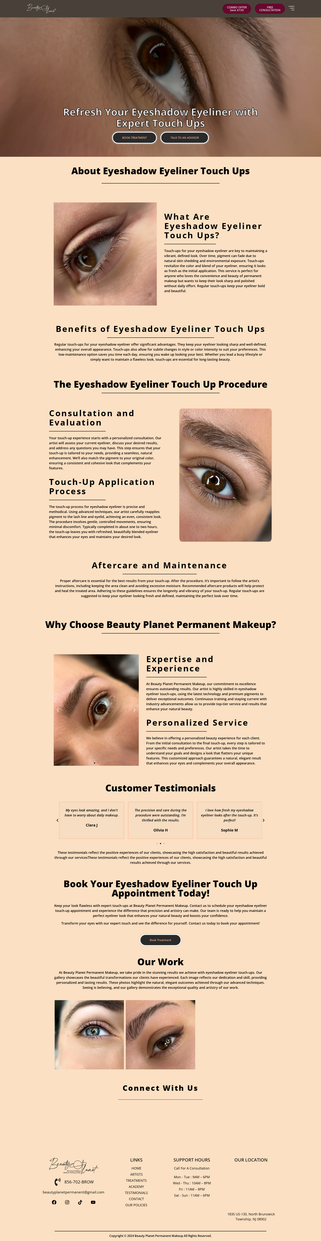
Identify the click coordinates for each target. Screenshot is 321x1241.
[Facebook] (54, 1202)
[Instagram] (67, 1202)
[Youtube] (93, 1202)
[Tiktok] (80, 1202)
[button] (58, 710)
